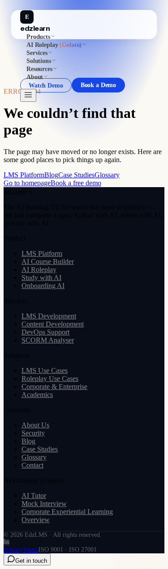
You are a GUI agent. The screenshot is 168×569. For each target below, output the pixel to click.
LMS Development (49, 316)
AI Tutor (34, 495)
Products (38, 36)
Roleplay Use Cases (50, 378)
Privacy (13, 549)
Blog (51, 175)
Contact (32, 465)
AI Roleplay (39, 269)
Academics (37, 394)
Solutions (38, 61)
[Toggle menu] (28, 95)
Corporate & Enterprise (54, 386)
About (34, 77)
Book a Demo (98, 85)
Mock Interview (44, 503)
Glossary (107, 175)
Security (33, 433)
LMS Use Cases (45, 370)
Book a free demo (76, 183)
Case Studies (76, 175)
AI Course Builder (48, 261)
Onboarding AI (43, 285)
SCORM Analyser (48, 340)
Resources (39, 69)
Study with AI (41, 277)
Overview (36, 519)
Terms (31, 549)
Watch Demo (46, 85)
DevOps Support (45, 332)
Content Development (53, 324)
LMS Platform (24, 175)
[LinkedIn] (6, 542)
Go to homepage (27, 183)
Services (36, 53)
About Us (35, 425)
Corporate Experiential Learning (67, 511)
